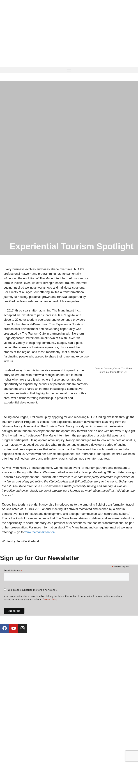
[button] (69, 70)
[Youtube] (13, 628)
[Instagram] (22, 628)
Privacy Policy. (50, 599)
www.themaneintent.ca (39, 532)
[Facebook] (4, 628)
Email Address (13, 570)
